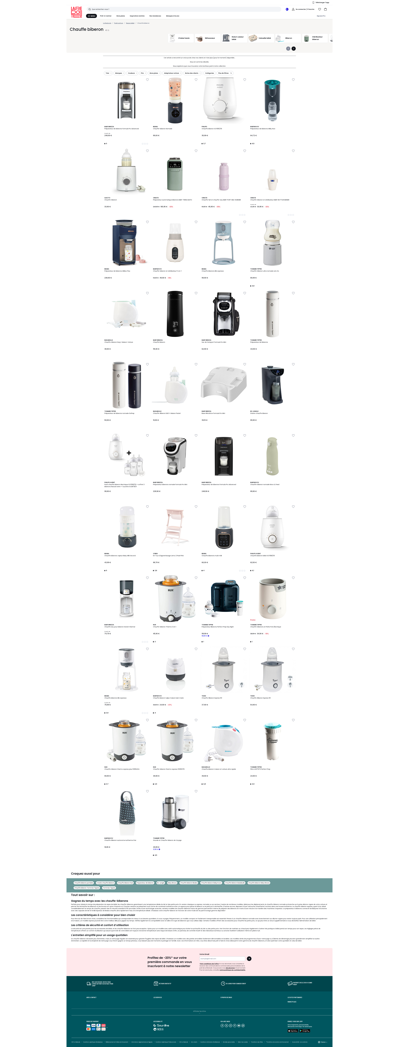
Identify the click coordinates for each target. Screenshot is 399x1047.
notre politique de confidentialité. (233, 970)
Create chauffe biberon (105, 883)
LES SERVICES (157, 997)
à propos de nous (226, 997)
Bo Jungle (160, 883)
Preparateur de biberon (145, 883)
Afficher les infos (199, 1011)
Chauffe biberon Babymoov (211, 883)
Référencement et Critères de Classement (117, 1042)
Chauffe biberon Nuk (125, 883)
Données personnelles (229, 1042)
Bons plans (121, 16)
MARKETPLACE (292, 1002)
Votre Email (204, 954)
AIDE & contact (91, 997)
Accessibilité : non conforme (299, 1042)
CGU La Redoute (183, 1042)
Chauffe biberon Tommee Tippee (86, 888)
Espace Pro (321, 16)
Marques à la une (172, 16)
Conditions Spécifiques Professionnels (166, 1042)
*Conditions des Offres (257, 1042)
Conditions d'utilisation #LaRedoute (210, 1042)
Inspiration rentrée (137, 16)
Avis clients (194, 1042)
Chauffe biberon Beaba (188, 883)
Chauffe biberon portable (83, 883)
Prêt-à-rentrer (106, 16)
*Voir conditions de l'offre (209, 964)
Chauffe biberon (143, 23)
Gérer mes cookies (243, 1042)
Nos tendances (155, 16)
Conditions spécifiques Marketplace (93, 1042)
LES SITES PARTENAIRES (295, 997)
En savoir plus (307, 1026)
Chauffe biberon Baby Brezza (258, 883)
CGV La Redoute (75, 1042)
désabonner (230, 968)
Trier (107, 73)
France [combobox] (323, 1042)
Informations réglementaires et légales (142, 1042)
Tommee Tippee (109, 888)
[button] (325, 9)
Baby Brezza (172, 883)
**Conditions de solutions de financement (277, 1042)
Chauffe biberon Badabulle (235, 883)
